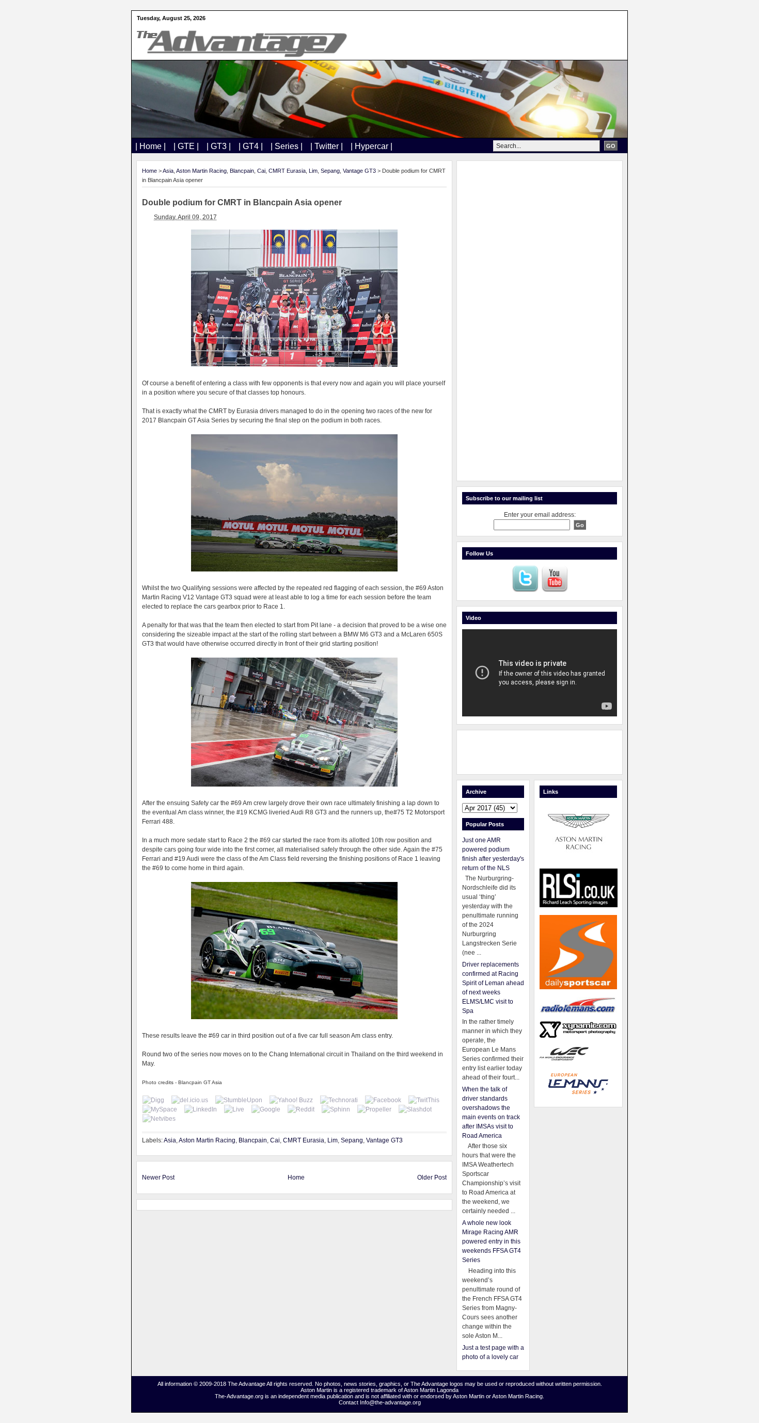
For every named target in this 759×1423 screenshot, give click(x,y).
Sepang (330, 171)
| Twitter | (326, 146)
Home (149, 171)
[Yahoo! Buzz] (291, 1100)
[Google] (265, 1109)
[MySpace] (160, 1109)
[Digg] (153, 1100)
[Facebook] (383, 1100)
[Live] (234, 1109)
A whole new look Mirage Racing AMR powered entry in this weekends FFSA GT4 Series (491, 1241)
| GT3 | (219, 146)
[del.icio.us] (189, 1100)
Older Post (432, 1177)
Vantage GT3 (359, 171)
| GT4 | (251, 146)
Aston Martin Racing (201, 171)
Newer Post (158, 1177)
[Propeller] (374, 1109)
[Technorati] (339, 1100)
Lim (313, 171)
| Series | (287, 146)
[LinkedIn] (200, 1109)
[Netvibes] (159, 1118)
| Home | (150, 146)
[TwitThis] (423, 1100)
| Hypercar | (371, 146)
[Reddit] (301, 1109)
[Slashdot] (415, 1109)
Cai (261, 171)
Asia (168, 171)
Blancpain (242, 171)
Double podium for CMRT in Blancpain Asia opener (242, 202)
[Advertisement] (539, 321)
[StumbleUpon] (238, 1100)
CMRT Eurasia (287, 171)
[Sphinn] (336, 1109)
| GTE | (186, 146)
